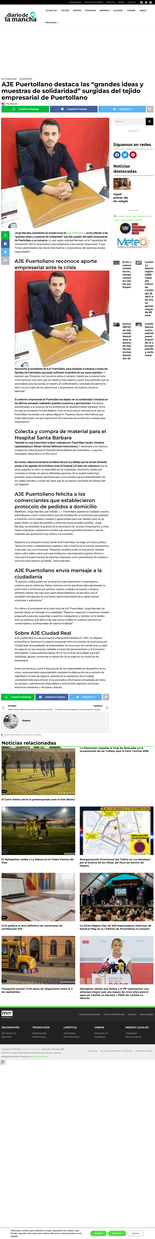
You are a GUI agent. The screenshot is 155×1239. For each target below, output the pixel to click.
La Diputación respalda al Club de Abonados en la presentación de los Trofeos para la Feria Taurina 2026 (114, 750)
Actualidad (9, 79)
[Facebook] (141, 2)
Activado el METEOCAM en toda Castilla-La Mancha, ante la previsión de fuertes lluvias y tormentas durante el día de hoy (130, 341)
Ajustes (135, 1233)
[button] (58, 23)
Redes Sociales (39, 1033)
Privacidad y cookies (143, 1051)
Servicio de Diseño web (114, 1014)
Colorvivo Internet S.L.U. (31, 1049)
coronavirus (8, 735)
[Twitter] (146, 2)
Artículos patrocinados (90, 1014)
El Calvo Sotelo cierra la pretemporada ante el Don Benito (38, 799)
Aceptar (98, 1233)
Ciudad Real (131, 1033)
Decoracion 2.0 (9, 1033)
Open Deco (7, 1037)
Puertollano (27, 735)
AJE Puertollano (75, 232)
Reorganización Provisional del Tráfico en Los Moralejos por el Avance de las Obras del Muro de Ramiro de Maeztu (115, 862)
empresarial (18, 735)
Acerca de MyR (146, 1014)
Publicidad (110, 2)
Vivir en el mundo (71, 1037)
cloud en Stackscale (40, 1057)
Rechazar (117, 1233)
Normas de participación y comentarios (116, 1051)
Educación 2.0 (101, 1033)
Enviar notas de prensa (93, 2)
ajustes (14, 1236)
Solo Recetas (70, 1033)
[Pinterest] (150, 2)
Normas (121, 2)
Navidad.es (99, 1037)
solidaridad (37, 735)
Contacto (131, 2)
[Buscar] (149, 121)
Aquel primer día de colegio (120, 198)
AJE (60, 511)
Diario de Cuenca (133, 1037)
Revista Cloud (39, 1037)
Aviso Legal (92, 1051)
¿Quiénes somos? (74, 2)
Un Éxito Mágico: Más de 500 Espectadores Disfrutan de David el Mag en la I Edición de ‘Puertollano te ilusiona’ (115, 927)
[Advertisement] (77, 51)
